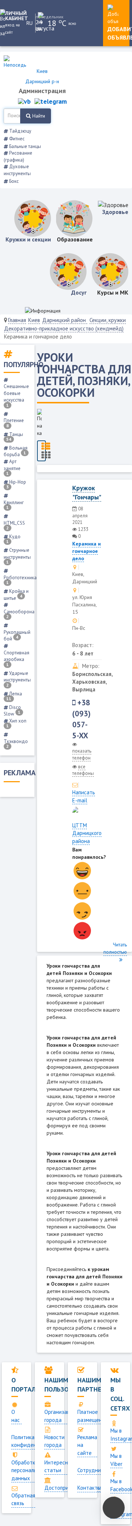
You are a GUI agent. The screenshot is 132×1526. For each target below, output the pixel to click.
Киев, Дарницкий (84, 578)
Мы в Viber (116, 1459)
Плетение (14, 422)
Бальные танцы (24, 146)
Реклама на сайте (87, 1445)
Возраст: (83, 645)
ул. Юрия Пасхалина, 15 (84, 604)
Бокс (13, 181)
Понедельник (41, 16)
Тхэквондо (16, 743)
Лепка (14, 696)
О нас (15, 1415)
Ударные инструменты (17, 679)
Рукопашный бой (17, 635)
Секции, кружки (107, 320)
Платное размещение (92, 1415)
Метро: (90, 665)
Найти (38, 115)
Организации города (60, 1415)
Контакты (89, 1487)
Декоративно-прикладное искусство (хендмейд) (64, 328)
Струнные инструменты (17, 556)
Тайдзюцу (19, 131)
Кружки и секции (28, 239)
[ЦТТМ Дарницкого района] (75, 809)
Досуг (79, 292)
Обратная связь (23, 1499)
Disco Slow (12, 710)
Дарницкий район (64, 320)
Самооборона (19, 614)
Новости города (54, 1441)
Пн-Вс (78, 628)
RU (29, 23)
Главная (17, 320)
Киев (34, 320)
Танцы (14, 436)
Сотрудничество (97, 1470)
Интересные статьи (59, 1466)
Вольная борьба (15, 451)
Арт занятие (12, 467)
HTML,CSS (14, 525)
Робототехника (20, 579)
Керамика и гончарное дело (86, 551)
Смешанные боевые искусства (16, 395)
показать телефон (81, 754)
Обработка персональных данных (28, 1470)
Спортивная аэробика (16, 658)
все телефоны (83, 770)
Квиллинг (14, 504)
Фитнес (16, 139)
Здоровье (115, 211)
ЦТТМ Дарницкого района (87, 833)
